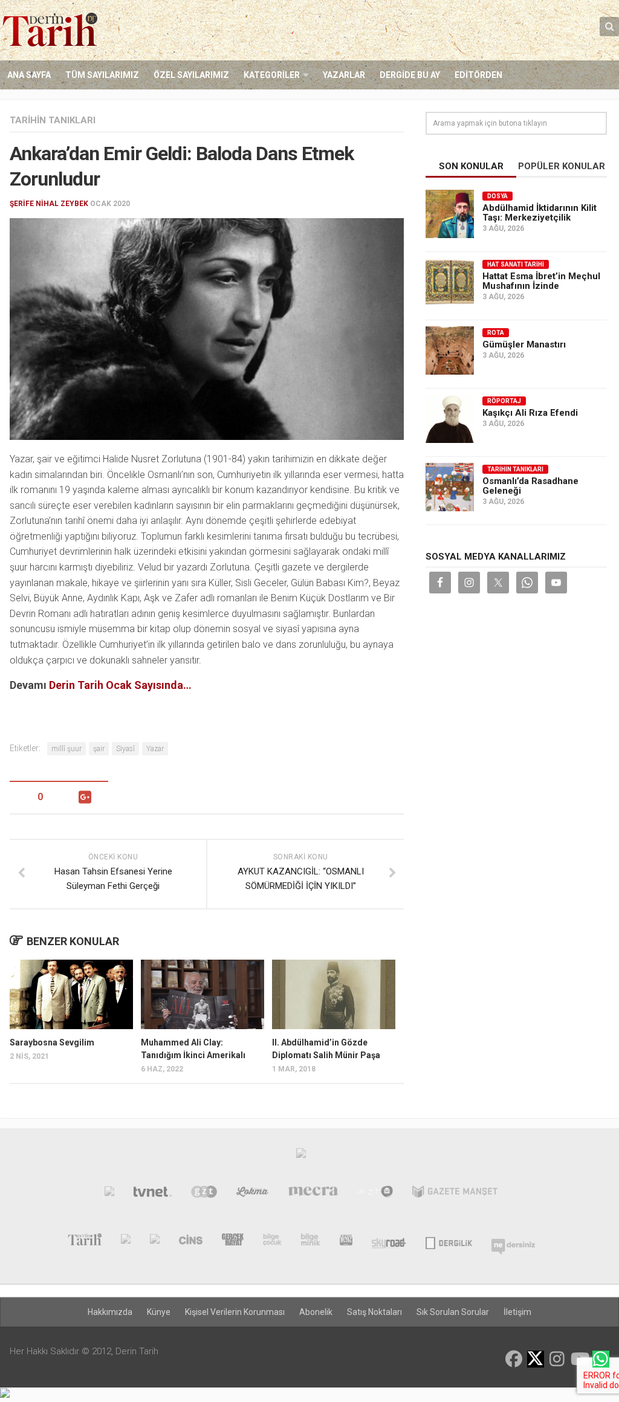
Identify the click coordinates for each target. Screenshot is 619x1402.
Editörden (478, 75)
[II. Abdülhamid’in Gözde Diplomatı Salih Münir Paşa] (333, 994)
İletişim (517, 1312)
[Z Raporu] (155, 1241)
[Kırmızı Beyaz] (346, 1241)
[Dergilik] (449, 1242)
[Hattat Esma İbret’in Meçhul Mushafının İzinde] (450, 282)
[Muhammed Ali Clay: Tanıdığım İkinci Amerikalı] (202, 994)
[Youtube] (579, 1359)
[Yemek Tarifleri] (252, 1194)
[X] (535, 1360)
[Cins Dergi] (191, 1241)
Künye (158, 1312)
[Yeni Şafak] (109, 1194)
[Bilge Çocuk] (272, 1241)
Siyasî (125, 749)
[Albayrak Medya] (301, 1156)
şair (99, 749)
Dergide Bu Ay (410, 75)
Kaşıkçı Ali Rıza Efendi (530, 412)
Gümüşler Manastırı (524, 344)
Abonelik (315, 1312)
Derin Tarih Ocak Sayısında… (120, 685)
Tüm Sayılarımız (102, 75)
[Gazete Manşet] (454, 1194)
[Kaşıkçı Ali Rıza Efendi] (450, 419)
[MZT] (376, 1194)
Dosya (497, 196)
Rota (495, 332)
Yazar (155, 749)
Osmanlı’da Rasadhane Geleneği (530, 486)
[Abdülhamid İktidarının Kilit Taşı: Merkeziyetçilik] (450, 214)
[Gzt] (204, 1194)
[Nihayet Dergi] (126, 1241)
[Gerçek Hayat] (233, 1241)
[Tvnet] (153, 1194)
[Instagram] (557, 1359)
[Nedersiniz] (513, 1242)
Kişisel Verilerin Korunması (235, 1312)
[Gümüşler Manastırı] (450, 350)
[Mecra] (313, 1194)
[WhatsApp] (600, 1359)
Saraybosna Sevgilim (52, 1042)
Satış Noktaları (374, 1312)
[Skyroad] (389, 1242)
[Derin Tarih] (84, 1241)
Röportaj (504, 401)
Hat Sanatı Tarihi (515, 264)
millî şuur (66, 749)
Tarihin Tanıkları (53, 120)
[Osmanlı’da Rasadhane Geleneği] (450, 487)
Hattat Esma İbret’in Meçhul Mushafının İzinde (541, 281)
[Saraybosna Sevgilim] (71, 994)
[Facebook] (513, 1359)
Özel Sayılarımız (191, 75)
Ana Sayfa (29, 75)
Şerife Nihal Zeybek (49, 203)
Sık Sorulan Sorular (452, 1312)
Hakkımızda (110, 1312)
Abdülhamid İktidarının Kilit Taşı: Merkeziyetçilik (539, 212)
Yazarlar (344, 75)
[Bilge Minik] (310, 1241)
